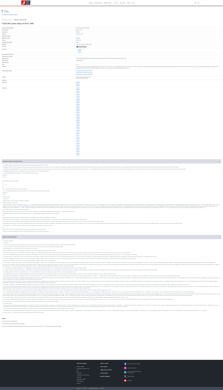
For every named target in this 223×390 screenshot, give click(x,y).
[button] (111, 161)
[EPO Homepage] (25, 2)
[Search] (195, 3)
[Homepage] (2, 19)
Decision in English (82, 46)
